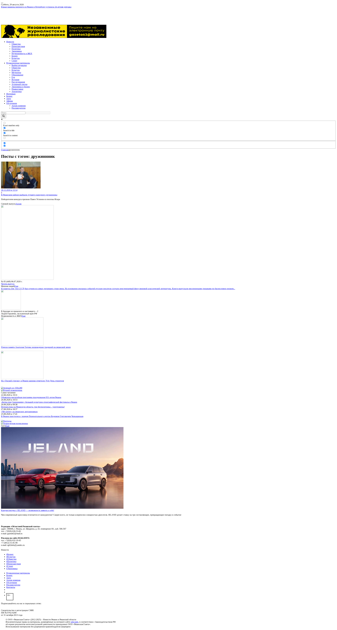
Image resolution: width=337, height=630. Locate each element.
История (15, 79)
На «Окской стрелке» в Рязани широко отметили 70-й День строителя (32, 381)
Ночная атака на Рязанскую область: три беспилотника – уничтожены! (33, 407)
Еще (16, 286)
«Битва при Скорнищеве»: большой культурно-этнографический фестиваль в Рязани (39, 402)
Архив (18, 204)
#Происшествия (13, 564)
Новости (10, 42)
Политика (16, 49)
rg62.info (74, 622)
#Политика (11, 561)
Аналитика (17, 91)
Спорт (14, 61)
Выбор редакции (19, 65)
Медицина (16, 72)
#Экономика (12, 568)
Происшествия (18, 46)
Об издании (11, 103)
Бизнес (15, 56)
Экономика (17, 51)
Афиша (9, 101)
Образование (17, 75)
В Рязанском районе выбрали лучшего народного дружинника (29, 195)
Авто (8, 98)
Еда (13, 77)
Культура (16, 58)
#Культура (10, 557)
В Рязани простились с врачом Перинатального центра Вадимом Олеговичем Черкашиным (42, 416)
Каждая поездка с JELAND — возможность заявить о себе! (27, 510)
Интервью (11, 94)
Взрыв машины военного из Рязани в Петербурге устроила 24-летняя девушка (36, 7)
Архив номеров (19, 106)
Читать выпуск (7, 284)
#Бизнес (10, 554)
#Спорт (9, 566)
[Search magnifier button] (3, 116)
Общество (16, 44)
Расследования (18, 82)
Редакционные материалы (18, 63)
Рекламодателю (19, 108)
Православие (17, 89)
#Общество (11, 559)
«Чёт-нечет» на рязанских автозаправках (19, 411)
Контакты (10, 587)
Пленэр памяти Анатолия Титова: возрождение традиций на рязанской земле (36, 347)
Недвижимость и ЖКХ (22, 53)
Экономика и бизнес (21, 87)
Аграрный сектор (19, 84)
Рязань (4, 14)
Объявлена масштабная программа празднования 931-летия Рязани (31, 397)
